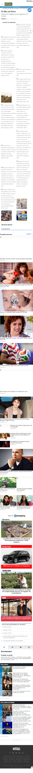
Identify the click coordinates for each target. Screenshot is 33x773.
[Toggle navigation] (2, 4)
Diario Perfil (7, 756)
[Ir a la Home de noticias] (16, 748)
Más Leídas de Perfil (8, 702)
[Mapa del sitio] (23, 753)
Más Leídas (4, 665)
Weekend (12, 759)
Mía (14, 761)
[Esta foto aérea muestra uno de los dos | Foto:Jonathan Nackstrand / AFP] (24, 72)
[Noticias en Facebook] (13, 753)
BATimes (26, 761)
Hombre (6, 759)
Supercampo (26, 759)
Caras (13, 756)
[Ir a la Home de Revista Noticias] (8, 4)
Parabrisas (18, 759)
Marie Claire (20, 756)
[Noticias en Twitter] (16, 753)
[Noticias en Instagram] (10, 753)
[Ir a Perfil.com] (30, 1)
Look (6, 761)
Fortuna (27, 756)
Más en (10, 516)
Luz (10, 761)
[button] (30, 30)
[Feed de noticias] (19, 753)
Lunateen (19, 761)
